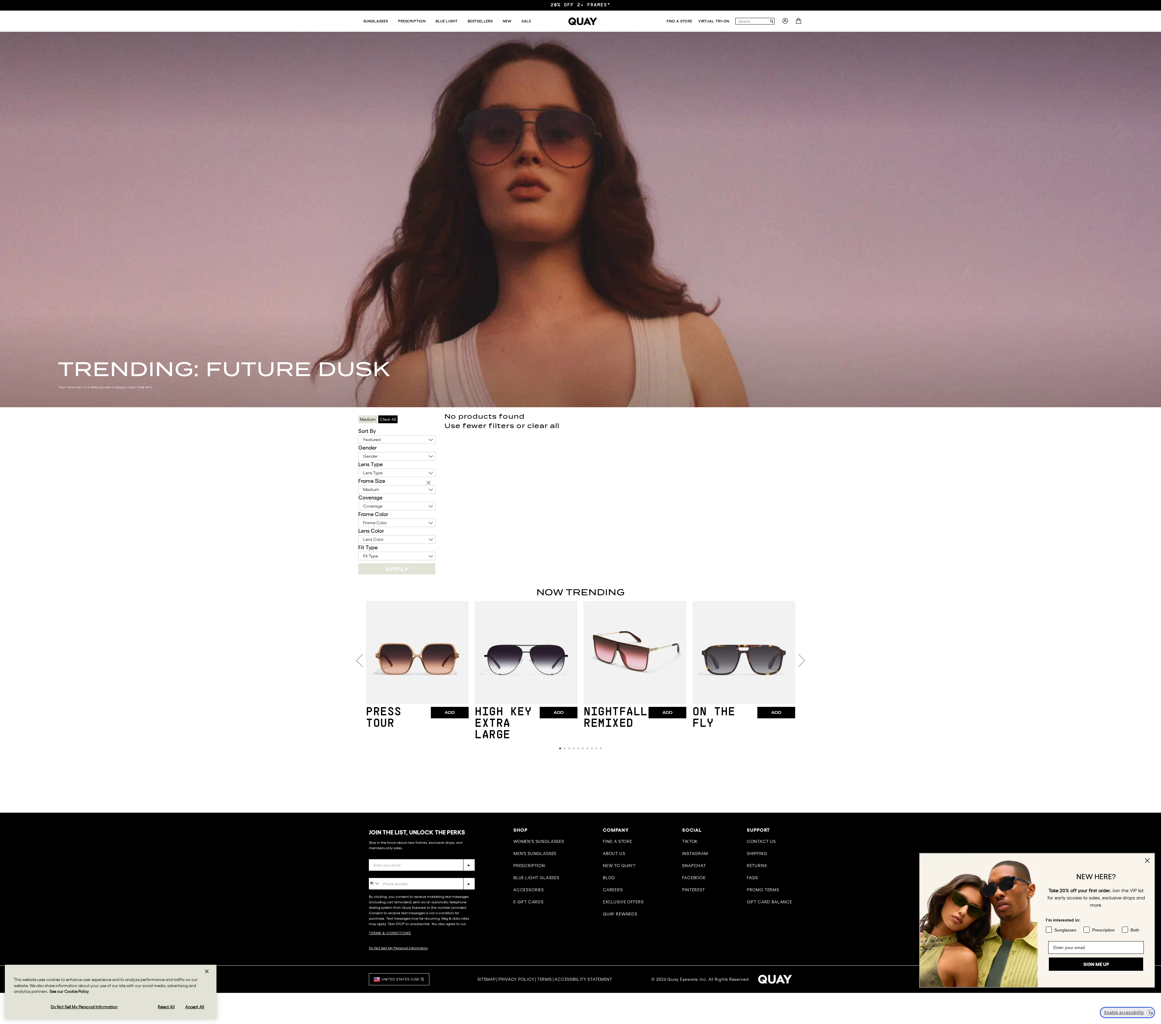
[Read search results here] (771, 21)
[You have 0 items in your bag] (799, 22)
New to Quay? (619, 865)
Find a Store (617, 841)
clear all (543, 426)
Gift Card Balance (769, 901)
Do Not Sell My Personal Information (398, 948)
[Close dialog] (1147, 860)
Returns (757, 865)
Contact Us (761, 841)
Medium (371, 489)
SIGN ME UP (1096, 964)
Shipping (757, 853)
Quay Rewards (620, 914)
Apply (397, 569)
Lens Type (370, 464)
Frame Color (373, 514)
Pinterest (693, 889)
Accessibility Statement (583, 979)
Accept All (194, 1006)
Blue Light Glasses (536, 877)
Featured (372, 439)
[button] (560, 748)
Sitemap (486, 979)
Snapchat (694, 865)
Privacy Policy (516, 979)
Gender (367, 448)
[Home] (583, 21)
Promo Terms (763, 889)
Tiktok (690, 841)
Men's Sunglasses (534, 853)
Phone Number (386, 873)
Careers (613, 889)
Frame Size (371, 481)
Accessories (528, 889)
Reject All (166, 1006)
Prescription (529, 865)
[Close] (206, 971)
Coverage (370, 498)
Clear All (388, 419)
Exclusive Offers (623, 901)
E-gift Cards (528, 901)
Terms (544, 979)
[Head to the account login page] (785, 22)
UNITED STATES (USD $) (403, 979)
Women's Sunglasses (538, 841)
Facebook (694, 877)
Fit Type (368, 548)
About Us (614, 853)
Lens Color (371, 531)
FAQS (752, 877)
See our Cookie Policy (69, 991)
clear (429, 483)
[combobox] (752, 21)
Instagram (695, 853)
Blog (609, 877)
